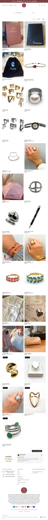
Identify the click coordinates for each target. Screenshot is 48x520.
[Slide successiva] (22, 34)
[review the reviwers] (41, 455)
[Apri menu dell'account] (42, 5)
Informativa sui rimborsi (14, 517)
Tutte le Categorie (20, 478)
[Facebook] (41, 517)
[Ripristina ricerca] (33, 12)
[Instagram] (43, 517)
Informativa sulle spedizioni (33, 517)
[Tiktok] (45, 517)
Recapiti (3, 518)
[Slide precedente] (4, 34)
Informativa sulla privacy (6, 517)
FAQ (18, 484)
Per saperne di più (21, 461)
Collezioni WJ (20, 476)
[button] (39, 19)
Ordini (18, 474)
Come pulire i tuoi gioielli (22, 482)
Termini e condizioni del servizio (23, 517)
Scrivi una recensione (37, 451)
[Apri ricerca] (39, 5)
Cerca (18, 471)
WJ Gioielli (6, 515)
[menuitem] (15, 5)
